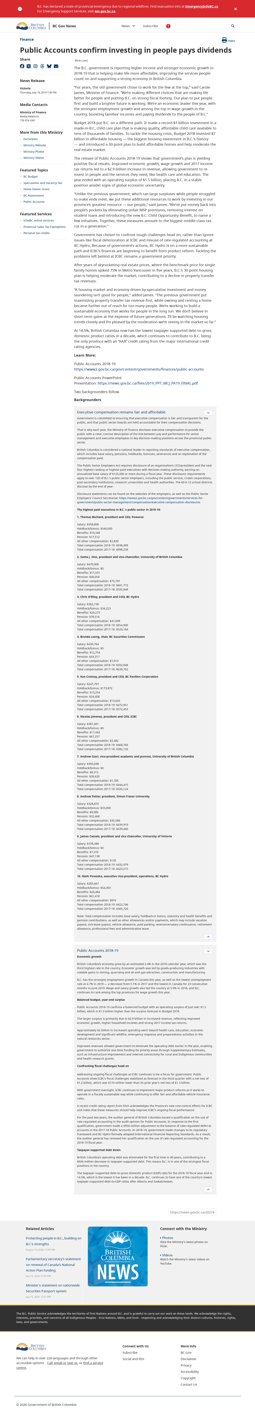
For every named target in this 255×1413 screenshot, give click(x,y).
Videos (167, 1255)
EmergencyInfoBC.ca (201, 6)
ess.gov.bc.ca (105, 11)
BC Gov (186, 1352)
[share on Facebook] (22, 66)
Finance (27, 39)
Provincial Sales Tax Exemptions (45, 227)
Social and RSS (133, 1359)
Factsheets (31, 139)
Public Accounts (34, 202)
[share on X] (29, 66)
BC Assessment (34, 195)
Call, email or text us (62, 1363)
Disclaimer (189, 1359)
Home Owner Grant (36, 189)
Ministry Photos (34, 151)
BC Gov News (64, 26)
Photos (167, 1237)
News (127, 26)
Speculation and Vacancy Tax (43, 183)
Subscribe (150, 26)
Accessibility (190, 1371)
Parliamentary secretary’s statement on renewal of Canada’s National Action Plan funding (53, 1265)
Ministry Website (35, 145)
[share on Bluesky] (49, 66)
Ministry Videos (34, 158)
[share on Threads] (42, 66)
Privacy (186, 1365)
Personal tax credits (37, 233)
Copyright (188, 1378)
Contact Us (189, 1384)
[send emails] (56, 66)
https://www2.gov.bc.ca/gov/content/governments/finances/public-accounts (139, 369)
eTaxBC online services (39, 220)
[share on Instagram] (35, 66)
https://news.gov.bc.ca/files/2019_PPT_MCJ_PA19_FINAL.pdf (148, 383)
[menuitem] (147, 1352)
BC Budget (31, 176)
